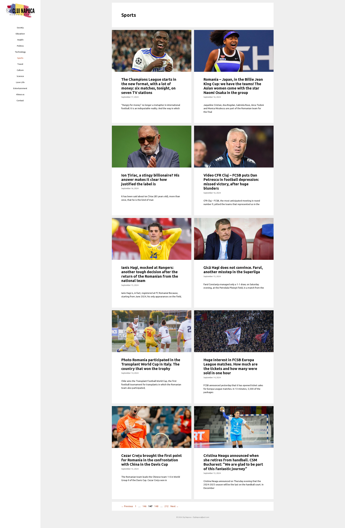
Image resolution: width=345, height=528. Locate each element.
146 (144, 506)
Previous (127, 506)
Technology (20, 52)
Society (20, 27)
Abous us (20, 94)
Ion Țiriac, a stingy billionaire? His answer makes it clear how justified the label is (150, 179)
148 (156, 506)
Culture (20, 70)
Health (20, 40)
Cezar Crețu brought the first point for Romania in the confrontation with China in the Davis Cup (151, 459)
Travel (20, 64)
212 (166, 506)
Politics (20, 46)
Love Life (20, 82)
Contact (20, 100)
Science (20, 76)
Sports (20, 58)
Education (20, 34)
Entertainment (20, 88)
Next (174, 506)
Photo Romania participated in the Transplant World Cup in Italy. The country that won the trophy (150, 364)
